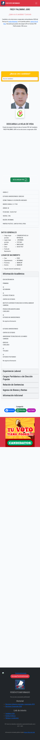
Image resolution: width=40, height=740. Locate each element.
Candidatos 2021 (10, 713)
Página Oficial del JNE (29, 732)
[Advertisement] (20, 50)
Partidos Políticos (10, 716)
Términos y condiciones (12, 718)
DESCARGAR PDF (19, 180)
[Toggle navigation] (36, 3)
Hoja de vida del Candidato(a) (12, 269)
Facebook (11, 410)
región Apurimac (13, 21)
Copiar (33, 410)
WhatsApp (22, 410)
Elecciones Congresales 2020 (13, 706)
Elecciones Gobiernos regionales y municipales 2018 (20, 704)
